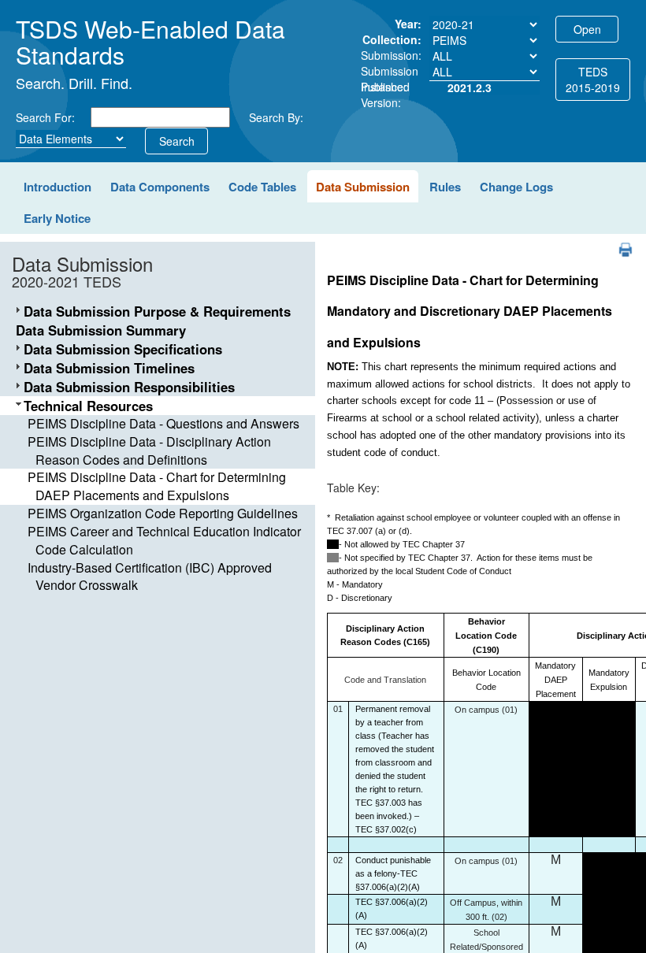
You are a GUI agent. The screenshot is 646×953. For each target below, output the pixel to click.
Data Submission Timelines (109, 367)
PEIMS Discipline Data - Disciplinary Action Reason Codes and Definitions (149, 450)
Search (177, 141)
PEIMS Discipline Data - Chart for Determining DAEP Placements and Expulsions (157, 486)
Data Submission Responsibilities (129, 386)
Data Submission (363, 186)
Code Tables (262, 186)
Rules (445, 186)
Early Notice (57, 218)
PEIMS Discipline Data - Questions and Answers (163, 423)
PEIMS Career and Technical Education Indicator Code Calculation (164, 540)
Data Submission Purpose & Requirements (157, 311)
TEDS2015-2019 (593, 79)
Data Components (160, 186)
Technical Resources (88, 405)
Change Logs (516, 186)
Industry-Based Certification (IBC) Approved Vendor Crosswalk (150, 576)
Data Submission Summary (101, 330)
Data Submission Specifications (123, 348)
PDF (619, 242)
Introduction (57, 186)
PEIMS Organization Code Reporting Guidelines (163, 513)
